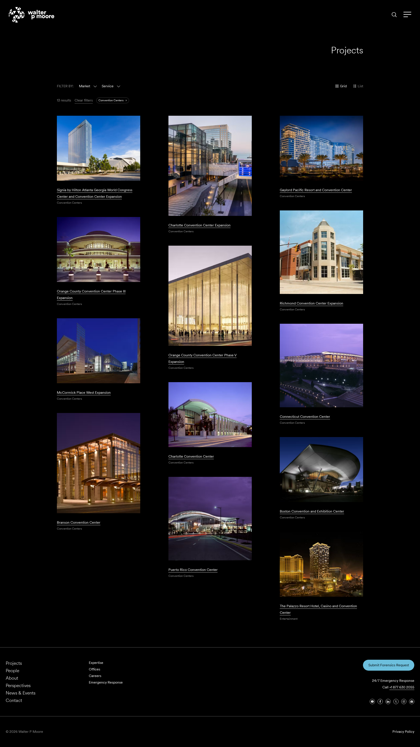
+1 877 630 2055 (401, 687)
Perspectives (18, 685)
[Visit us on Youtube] (372, 701)
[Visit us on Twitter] (396, 701)
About (12, 678)
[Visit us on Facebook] (380, 701)
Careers (95, 676)
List (360, 86)
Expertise (96, 663)
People (12, 670)
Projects (14, 663)
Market (84, 86)
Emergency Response (106, 682)
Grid (343, 86)
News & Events (20, 693)
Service (108, 86)
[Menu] (407, 15)
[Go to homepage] (31, 15)
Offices (94, 669)
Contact (14, 700)
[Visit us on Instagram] (403, 701)
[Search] (394, 14)
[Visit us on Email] (411, 701)
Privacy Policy (403, 732)
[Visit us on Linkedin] (388, 701)
